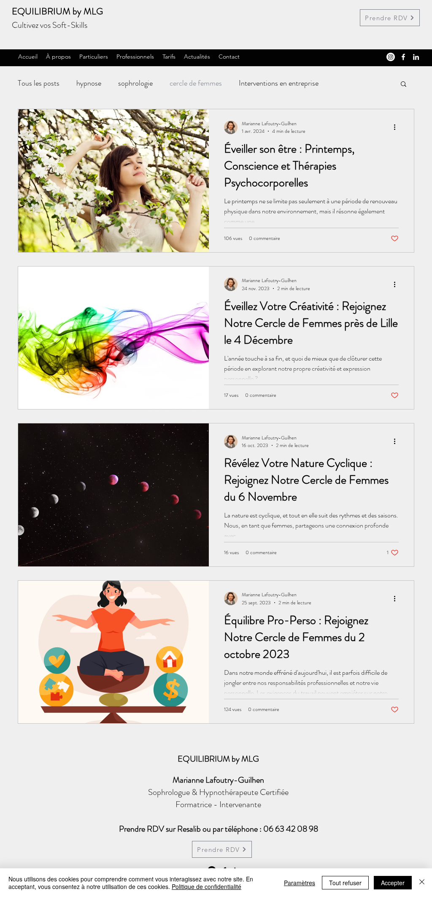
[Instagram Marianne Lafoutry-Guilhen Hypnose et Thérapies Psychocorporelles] (390, 57)
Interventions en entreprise (279, 83)
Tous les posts (38, 83)
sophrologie (135, 83)
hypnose (88, 83)
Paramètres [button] (299, 882)
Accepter (393, 882)
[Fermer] (422, 882)
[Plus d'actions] (397, 127)
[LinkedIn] (416, 57)
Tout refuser (345, 882)
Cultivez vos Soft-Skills (49, 25)
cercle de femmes (196, 83)
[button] (404, 84)
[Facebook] (403, 57)
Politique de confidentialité (206, 886)
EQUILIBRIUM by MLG (57, 11)
